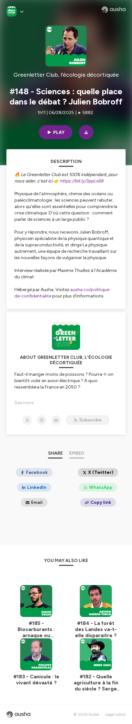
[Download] (86, 132)
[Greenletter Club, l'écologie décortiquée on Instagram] (41, 420)
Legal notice (115, 714)
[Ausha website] (114, 9)
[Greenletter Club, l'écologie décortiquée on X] (27, 420)
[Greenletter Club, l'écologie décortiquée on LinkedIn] (56, 420)
